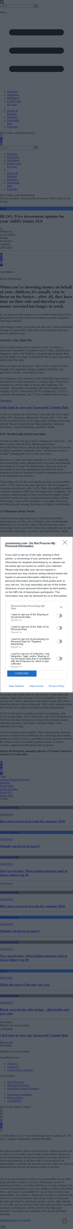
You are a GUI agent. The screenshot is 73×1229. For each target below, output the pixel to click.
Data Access (36, 686)
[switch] (59, 615)
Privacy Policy (56, 686)
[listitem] (36, 607)
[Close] (66, 543)
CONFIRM (22, 673)
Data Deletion (16, 686)
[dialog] (36, 615)
